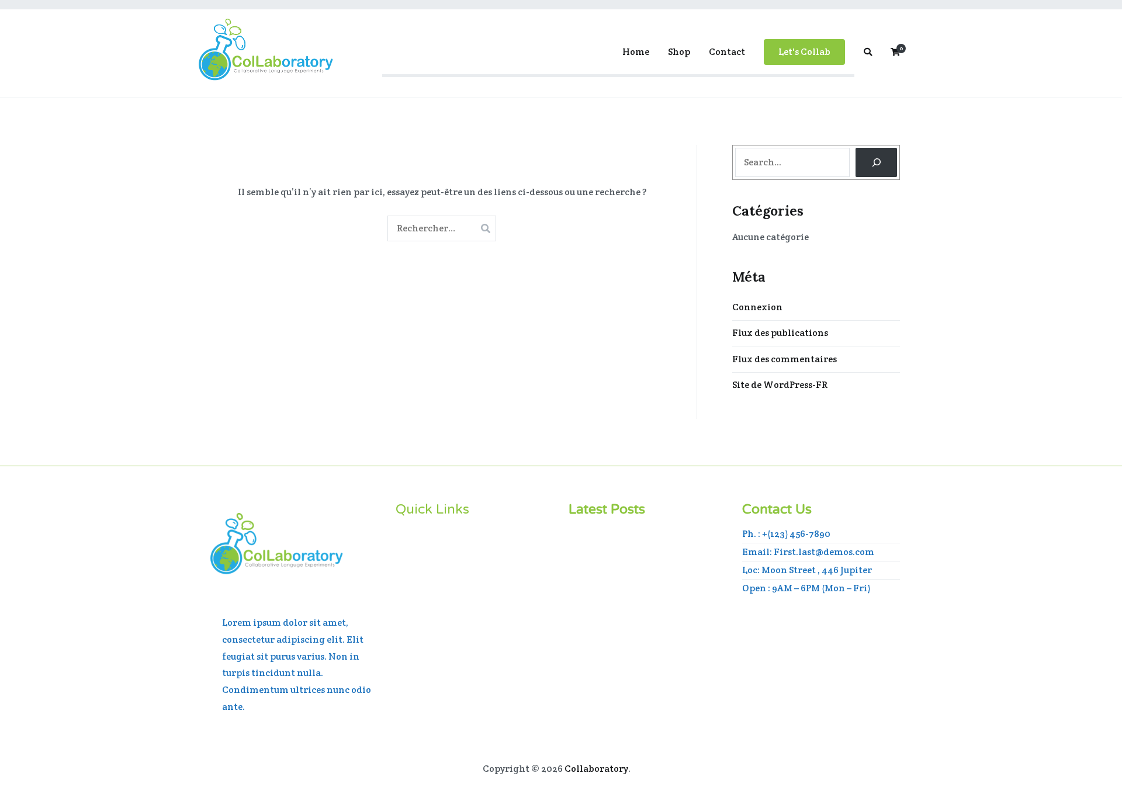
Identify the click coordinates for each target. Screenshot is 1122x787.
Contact (727, 52)
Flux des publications (780, 333)
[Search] (876, 162)
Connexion (757, 307)
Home (635, 52)
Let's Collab (804, 52)
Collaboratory (596, 768)
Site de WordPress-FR (779, 385)
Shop (679, 52)
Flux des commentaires (784, 359)
